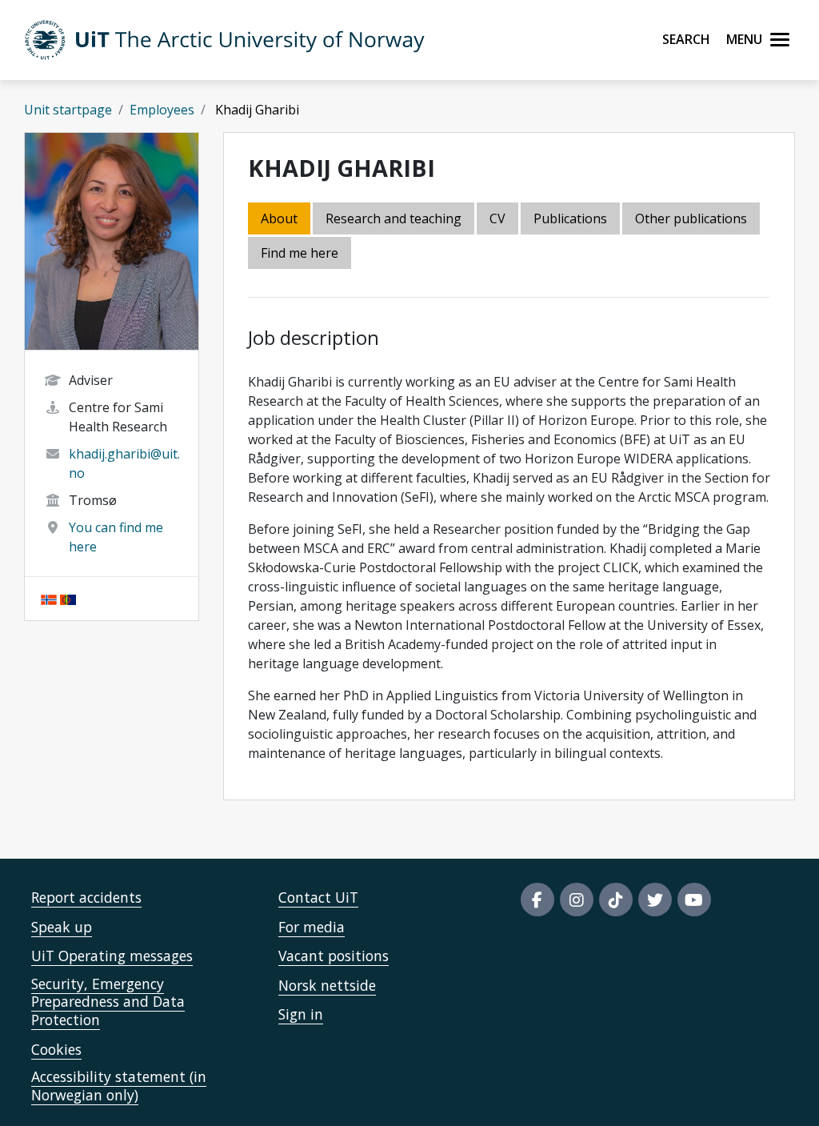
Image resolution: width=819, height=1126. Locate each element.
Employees (162, 109)
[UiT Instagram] (576, 899)
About (279, 218)
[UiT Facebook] (537, 899)
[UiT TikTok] (616, 899)
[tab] (571, 219)
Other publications (691, 218)
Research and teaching (393, 218)
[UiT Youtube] (694, 899)
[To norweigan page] (49, 598)
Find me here (299, 253)
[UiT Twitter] (655, 899)
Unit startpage (68, 109)
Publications (570, 218)
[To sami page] (68, 598)
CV (497, 218)
